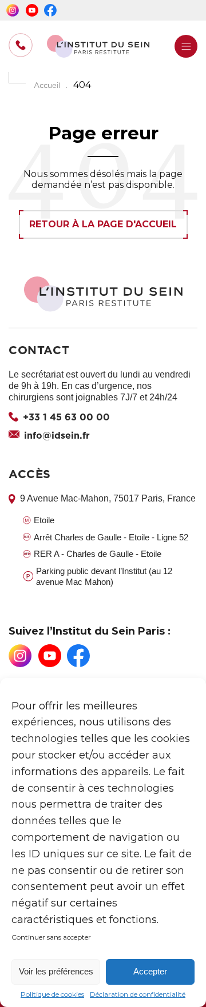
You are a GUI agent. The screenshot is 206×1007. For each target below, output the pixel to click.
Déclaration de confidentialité (137, 994)
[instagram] (12, 10)
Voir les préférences (56, 971)
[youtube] (32, 10)
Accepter (150, 971)
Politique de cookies (52, 994)
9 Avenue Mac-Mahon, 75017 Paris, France (108, 498)
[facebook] (50, 10)
